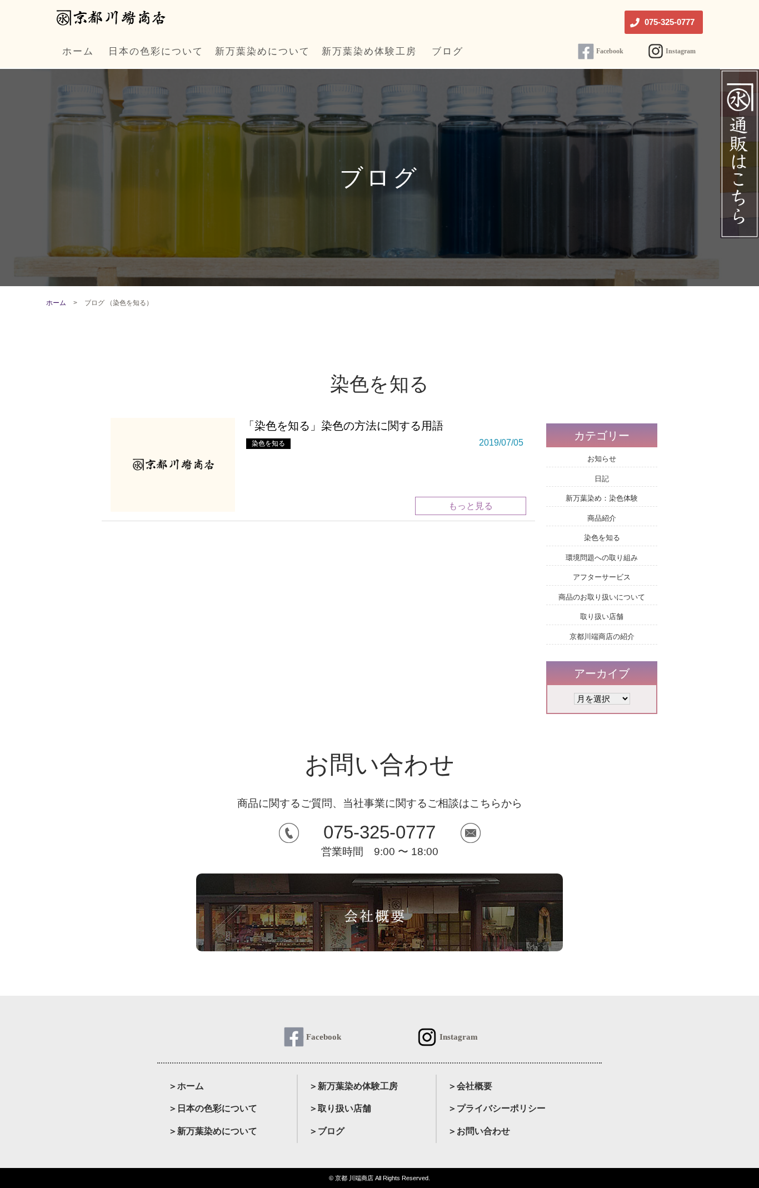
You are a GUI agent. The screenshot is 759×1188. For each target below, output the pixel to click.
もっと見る (470, 506)
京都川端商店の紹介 (602, 636)
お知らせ (601, 459)
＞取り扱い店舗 (340, 1108)
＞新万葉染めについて (212, 1131)
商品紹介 (601, 518)
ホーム (56, 303)
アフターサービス (602, 577)
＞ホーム (186, 1086)
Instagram (681, 51)
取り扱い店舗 (601, 616)
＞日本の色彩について (212, 1108)
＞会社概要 (470, 1086)
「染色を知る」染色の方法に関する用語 (343, 426)
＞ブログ (326, 1131)
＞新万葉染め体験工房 (353, 1086)
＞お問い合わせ (479, 1131)
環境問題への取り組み (602, 557)
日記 (602, 479)
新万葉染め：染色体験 (602, 498)
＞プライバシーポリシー (497, 1108)
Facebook (609, 51)
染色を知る (268, 443)
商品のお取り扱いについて (601, 597)
